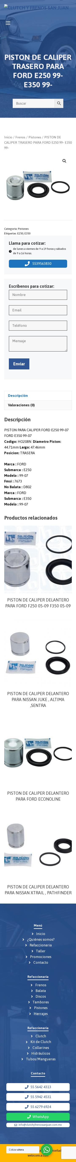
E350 (27, 233)
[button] (64, 161)
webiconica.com (38, 1155)
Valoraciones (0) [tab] (21, 405)
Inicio (8, 137)
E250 (20, 233)
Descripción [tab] (18, 395)
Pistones (34, 137)
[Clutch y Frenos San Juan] (36, 9)
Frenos (20, 137)
